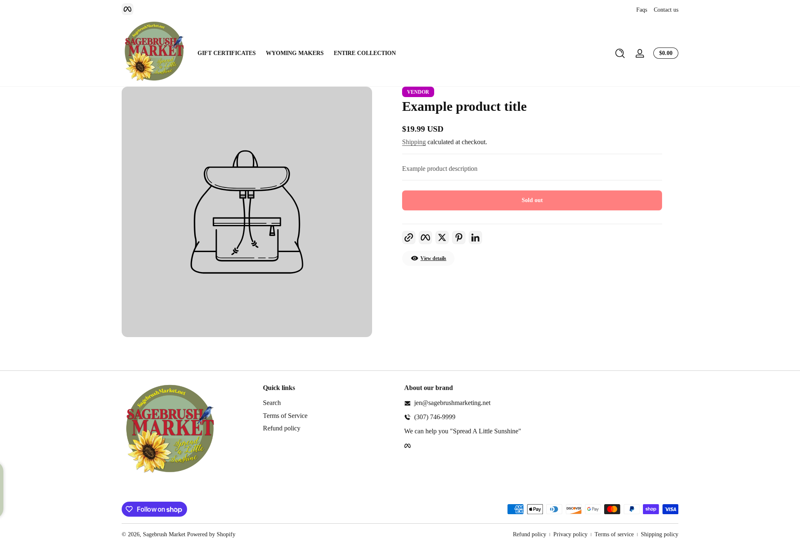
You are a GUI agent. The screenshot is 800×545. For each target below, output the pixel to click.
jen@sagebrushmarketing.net (452, 402)
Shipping (414, 141)
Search (272, 402)
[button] (620, 53)
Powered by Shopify (211, 534)
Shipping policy (659, 534)
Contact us (666, 10)
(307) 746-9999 (434, 416)
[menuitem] (329, 403)
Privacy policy (570, 534)
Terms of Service (285, 415)
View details (433, 258)
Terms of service (614, 534)
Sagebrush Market (164, 534)
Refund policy (281, 428)
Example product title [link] (464, 106)
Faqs (641, 10)
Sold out (532, 200)
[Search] (620, 53)
